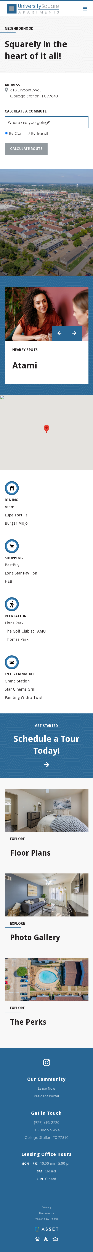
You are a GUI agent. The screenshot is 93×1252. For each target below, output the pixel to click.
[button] (85, 8)
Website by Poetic (46, 1219)
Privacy (46, 1207)
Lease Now (46, 1088)
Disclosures (46, 1213)
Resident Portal (46, 1096)
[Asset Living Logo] (46, 1228)
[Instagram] (46, 1062)
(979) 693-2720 (46, 1122)
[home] (32, 9)
